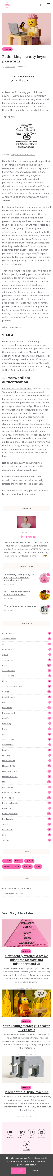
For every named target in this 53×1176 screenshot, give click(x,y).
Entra (26, 729)
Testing (26, 840)
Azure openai (26, 676)
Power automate (26, 803)
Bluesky (21, 1138)
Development (26, 713)
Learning (26, 755)
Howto (18, 861)
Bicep (26, 681)
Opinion (7, 49)
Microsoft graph (26, 771)
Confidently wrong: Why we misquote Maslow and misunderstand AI (18, 577)
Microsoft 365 (26, 766)
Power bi (26, 808)
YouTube (10, 1138)
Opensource (26, 787)
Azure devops (26, 670)
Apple (26, 655)
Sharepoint (26, 829)
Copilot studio (26, 697)
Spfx (26, 835)
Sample (27, 866)
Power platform (26, 814)
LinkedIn (41, 1138)
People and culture (26, 792)
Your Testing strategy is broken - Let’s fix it (16, 593)
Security (26, 824)
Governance (26, 745)
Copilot (26, 692)
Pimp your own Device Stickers (16, 888)
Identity (26, 750)
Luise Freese (10, 67)
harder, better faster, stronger (18, 399)
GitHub (31, 1138)
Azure (26, 665)
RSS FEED (26, 1150)
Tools (37, 866)
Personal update (11, 866)
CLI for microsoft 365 (26, 686)
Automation (26, 660)
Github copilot (26, 739)
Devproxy (26, 723)
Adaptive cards (26, 639)
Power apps (26, 798)
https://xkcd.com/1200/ (23, 154)
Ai (26, 644)
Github (26, 734)
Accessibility (26, 633)
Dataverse (26, 708)
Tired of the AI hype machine (19, 606)
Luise (21, 988)
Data (26, 702)
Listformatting (26, 761)
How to (7, 861)
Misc (26, 782)
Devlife (26, 718)
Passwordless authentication (17, 388)
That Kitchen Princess (12, 894)
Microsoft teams (26, 776)
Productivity (26, 819)
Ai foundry (26, 649)
